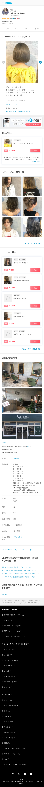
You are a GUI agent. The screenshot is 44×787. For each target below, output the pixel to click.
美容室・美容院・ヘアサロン (14, 615)
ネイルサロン (9, 620)
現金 (14, 498)
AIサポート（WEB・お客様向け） (16, 764)
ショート (10, 104)
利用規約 (7, 743)
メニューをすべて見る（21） (31, 349)
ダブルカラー (11, 111)
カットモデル (9, 687)
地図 (28, 446)
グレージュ (21, 111)
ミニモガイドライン (11, 737)
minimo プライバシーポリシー (14, 748)
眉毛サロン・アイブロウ (12, 631)
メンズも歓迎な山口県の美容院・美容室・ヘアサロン (18, 570)
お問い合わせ (17, 537)
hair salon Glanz (7, 603)
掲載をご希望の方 (10, 721)
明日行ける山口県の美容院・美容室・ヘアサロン (17, 567)
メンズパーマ (9, 671)
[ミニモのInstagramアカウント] (13, 774)
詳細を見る (36, 161)
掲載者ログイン (9, 732)
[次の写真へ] (40, 62)
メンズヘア (8, 655)
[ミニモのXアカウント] (19, 774)
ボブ (28, 111)
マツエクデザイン (10, 682)
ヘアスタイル (9, 649)
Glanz (36, 601)
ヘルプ (6, 759)
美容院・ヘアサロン (14, 601)
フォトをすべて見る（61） (32, 243)
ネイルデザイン (9, 676)
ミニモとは (8, 700)
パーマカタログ (9, 665)
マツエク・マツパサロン (12, 626)
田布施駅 (30, 601)
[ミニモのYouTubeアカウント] (31, 774)
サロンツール (9, 727)
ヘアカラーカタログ (11, 660)
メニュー (27, 29)
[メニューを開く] (40, 2)
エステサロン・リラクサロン (14, 636)
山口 (23, 601)
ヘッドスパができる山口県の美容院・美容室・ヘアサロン (19, 577)
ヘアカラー (18, 104)
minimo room (8, 716)
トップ (4, 601)
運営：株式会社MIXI (11, 705)
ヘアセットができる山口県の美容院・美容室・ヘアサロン (19, 573)
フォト (16, 603)
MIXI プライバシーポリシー (14, 754)
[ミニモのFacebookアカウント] (25, 774)
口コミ (37, 29)
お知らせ (7, 711)
